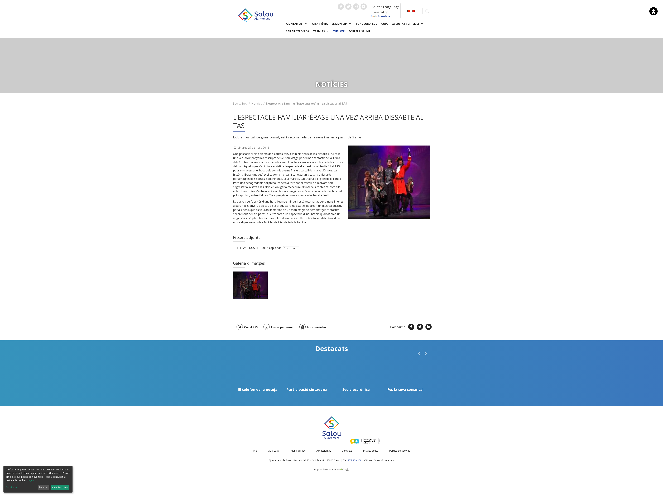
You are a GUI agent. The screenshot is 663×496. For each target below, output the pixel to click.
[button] (419, 353)
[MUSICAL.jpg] (250, 285)
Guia (384, 23)
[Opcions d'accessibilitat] (653, 11)
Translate (383, 16)
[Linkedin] (428, 327)
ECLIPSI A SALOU (359, 31)
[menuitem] (409, 10)
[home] (255, 15)
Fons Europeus (366, 23)
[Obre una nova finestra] (341, 6)
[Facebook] (411, 327)
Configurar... (12, 487)
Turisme (339, 31)
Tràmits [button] (319, 31)
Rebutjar (43, 487)
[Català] (408, 10)
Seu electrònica (297, 31)
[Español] (413, 10)
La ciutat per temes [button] (406, 23)
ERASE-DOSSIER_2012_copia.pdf (260, 248)
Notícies (256, 103)
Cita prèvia (320, 23)
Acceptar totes (59, 487)
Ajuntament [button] (295, 23)
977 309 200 (355, 460)
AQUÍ (31, 480)
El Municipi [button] (340, 23)
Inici (244, 103)
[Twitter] (420, 327)
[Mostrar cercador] (427, 11)
